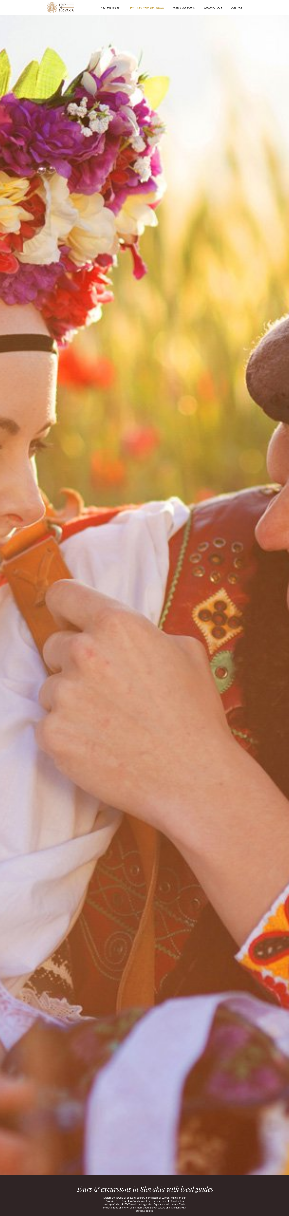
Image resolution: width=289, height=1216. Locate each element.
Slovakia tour (213, 7)
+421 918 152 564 (111, 7)
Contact (236, 7)
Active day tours (184, 7)
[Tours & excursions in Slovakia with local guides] (60, 6)
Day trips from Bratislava (147, 7)
